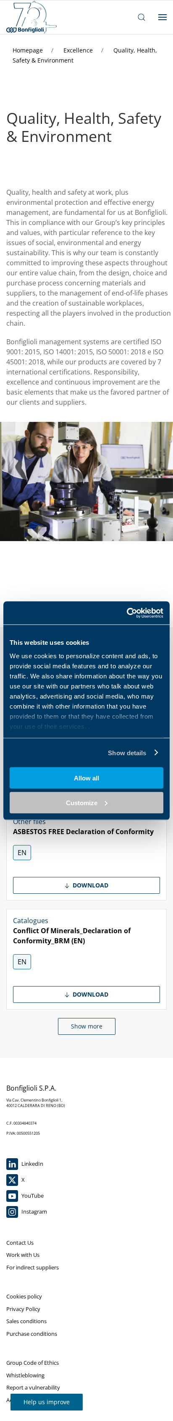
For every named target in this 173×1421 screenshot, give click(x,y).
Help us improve (47, 1402)
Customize (81, 802)
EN (22, 852)
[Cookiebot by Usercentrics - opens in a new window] (126, 612)
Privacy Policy (23, 1309)
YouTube (32, 1195)
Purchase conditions (31, 1333)
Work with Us (22, 1255)
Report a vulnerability (33, 1387)
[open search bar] (141, 17)
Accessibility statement (34, 1400)
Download (89, 885)
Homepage (29, 50)
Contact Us (20, 1242)
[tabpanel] (86, 843)
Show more (86, 1026)
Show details (127, 752)
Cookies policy (24, 1296)
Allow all (86, 778)
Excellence (78, 50)
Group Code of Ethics (32, 1362)
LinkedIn (31, 1163)
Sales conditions (26, 1321)
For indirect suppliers (32, 1267)
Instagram (33, 1211)
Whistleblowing (25, 1375)
